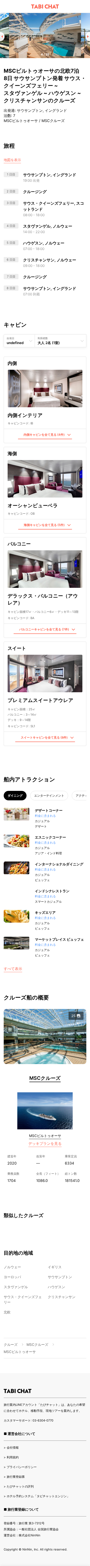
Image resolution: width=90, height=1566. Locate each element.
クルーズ (11, 1344)
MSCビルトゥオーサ (45, 1136)
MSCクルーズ (45, 1078)
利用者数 (43, 338)
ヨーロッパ (12, 1277)
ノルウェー (12, 1267)
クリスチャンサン (61, 1297)
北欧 (7, 1312)
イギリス (55, 1267)
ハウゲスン (56, 1287)
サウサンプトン (60, 1277)
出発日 (10, 338)
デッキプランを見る (45, 1143)
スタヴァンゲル (16, 1287)
